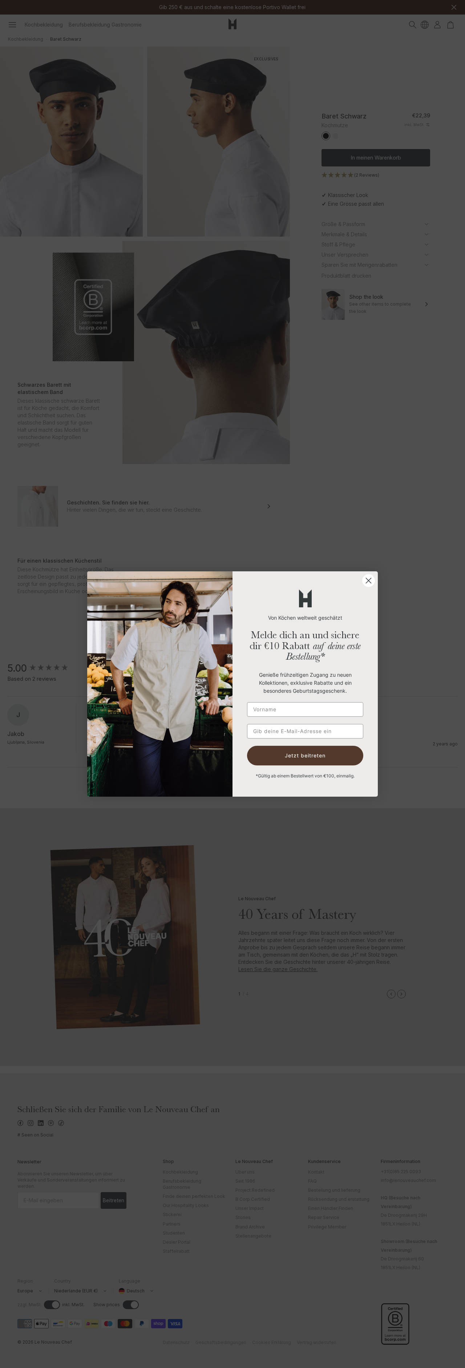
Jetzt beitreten (305, 755)
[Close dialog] (368, 580)
